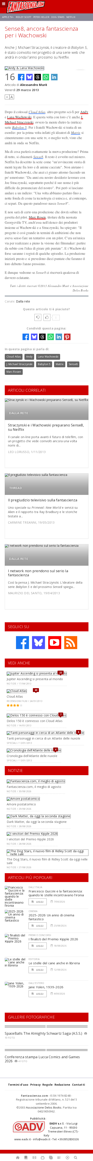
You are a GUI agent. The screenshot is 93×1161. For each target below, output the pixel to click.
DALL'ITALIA (35, 887)
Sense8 (38, 156)
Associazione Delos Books (44, 1107)
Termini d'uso (18, 1085)
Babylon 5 (19, 127)
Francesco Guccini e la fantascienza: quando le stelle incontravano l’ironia (56, 893)
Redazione (62, 1085)
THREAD (15, 487)
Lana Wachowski (19, 117)
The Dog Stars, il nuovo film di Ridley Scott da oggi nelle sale (47, 861)
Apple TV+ (8, 17)
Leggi (39, 901)
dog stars (57, 17)
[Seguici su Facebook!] (22, 642)
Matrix (75, 132)
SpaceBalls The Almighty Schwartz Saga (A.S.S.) (43, 1033)
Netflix (70, 17)
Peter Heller (41, 17)
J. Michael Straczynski (19, 364)
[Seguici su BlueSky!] (38, 642)
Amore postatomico (21, 804)
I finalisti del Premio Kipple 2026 (53, 939)
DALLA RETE (18, 413)
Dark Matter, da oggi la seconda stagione (37, 822)
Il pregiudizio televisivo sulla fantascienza (42, 500)
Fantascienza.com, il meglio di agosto (34, 787)
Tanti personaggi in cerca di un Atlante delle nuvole (43, 738)
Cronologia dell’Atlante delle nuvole (32, 756)
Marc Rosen (37, 217)
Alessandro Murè (33, 85)
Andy (84, 111)
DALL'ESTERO (36, 983)
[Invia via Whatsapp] (46, 77)
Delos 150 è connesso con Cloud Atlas (35, 721)
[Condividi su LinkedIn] (54, 77)
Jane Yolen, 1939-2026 (46, 987)
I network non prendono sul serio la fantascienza (38, 573)
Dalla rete (23, 301)
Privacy (35, 1085)
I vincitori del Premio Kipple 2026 (30, 839)
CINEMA (33, 911)
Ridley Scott (23, 17)
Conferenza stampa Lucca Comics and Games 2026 (42, 1059)
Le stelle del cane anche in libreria (54, 963)
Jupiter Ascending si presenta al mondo (35, 679)
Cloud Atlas (37, 111)
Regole (47, 1085)
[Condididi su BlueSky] (29, 77)
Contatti (78, 1085)
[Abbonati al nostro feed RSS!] (70, 642)
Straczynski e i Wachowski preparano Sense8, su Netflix (46, 427)
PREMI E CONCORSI (40, 935)
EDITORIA (34, 959)
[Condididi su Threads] (37, 77)
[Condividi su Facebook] (21, 77)
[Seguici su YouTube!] (54, 642)
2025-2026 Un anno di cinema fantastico (51, 917)
